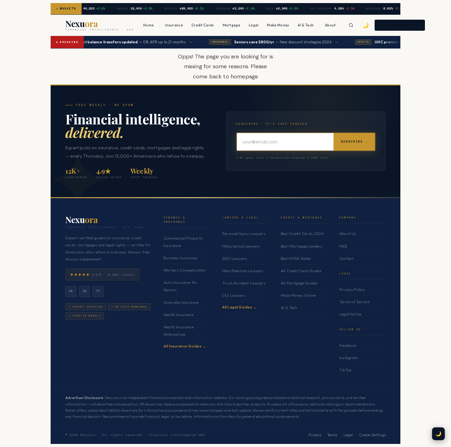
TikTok (345, 369)
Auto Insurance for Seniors (180, 286)
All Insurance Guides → (185, 346)
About (330, 25)
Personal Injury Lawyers (244, 233)
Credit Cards (202, 25)
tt (98, 291)
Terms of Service (354, 301)
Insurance (174, 25)
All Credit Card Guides (301, 270)
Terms (332, 435)
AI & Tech (306, 25)
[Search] (351, 25)
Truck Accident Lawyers (243, 282)
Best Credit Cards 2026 (302, 233)
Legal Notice (350, 314)
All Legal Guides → (239, 307)
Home (148, 25)
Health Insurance (179, 314)
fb (71, 291)
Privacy (315, 435)
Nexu (81, 219)
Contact (346, 258)
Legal (254, 25)
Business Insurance (180, 257)
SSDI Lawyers (234, 258)
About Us (347, 233)
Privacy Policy (352, 289)
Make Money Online (298, 295)
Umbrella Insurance (181, 302)
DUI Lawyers (233, 295)
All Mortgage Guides (299, 282)
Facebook (347, 345)
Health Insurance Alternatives (179, 330)
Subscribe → (354, 141)
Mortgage (231, 25)
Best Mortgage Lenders (301, 246)
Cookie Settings (372, 435)
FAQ (343, 246)
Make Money (278, 25)
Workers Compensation (185, 270)
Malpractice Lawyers (241, 246)
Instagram (348, 357)
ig (85, 291)
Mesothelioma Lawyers (242, 270)
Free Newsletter (399, 25)
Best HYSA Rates (296, 258)
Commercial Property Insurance (183, 242)
